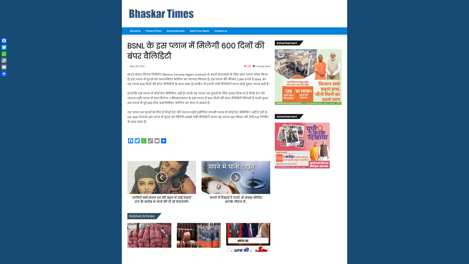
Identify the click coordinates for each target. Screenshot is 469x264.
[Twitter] (4, 47)
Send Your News (199, 31)
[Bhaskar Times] (161, 13)
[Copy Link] (4, 60)
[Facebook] (4, 40)
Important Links (176, 31)
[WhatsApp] (4, 54)
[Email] (4, 67)
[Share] (4, 73)
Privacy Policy (154, 31)
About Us (135, 31)
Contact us (220, 31)
